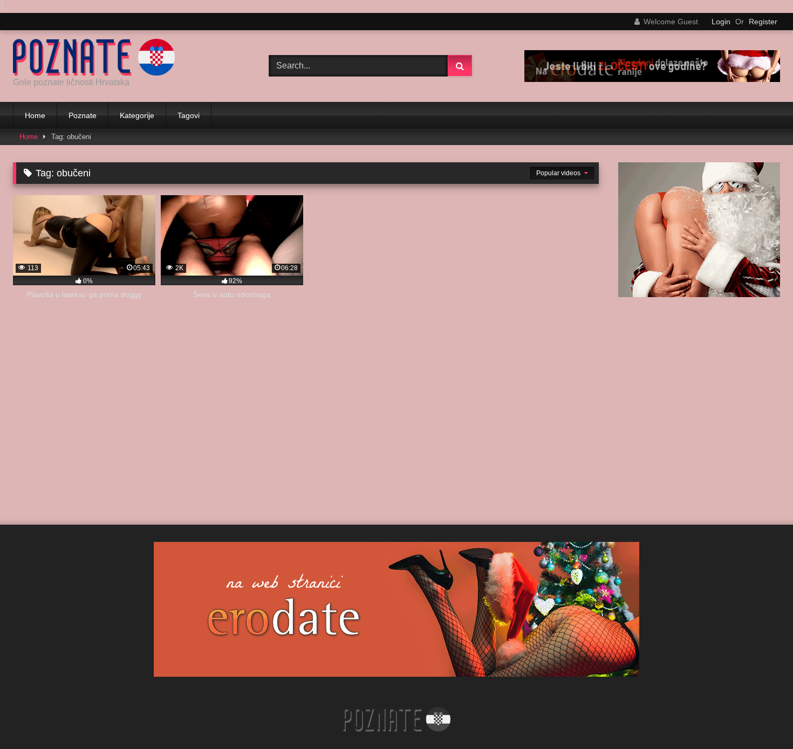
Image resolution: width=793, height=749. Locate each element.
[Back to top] (759, 719)
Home (35, 115)
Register (763, 21)
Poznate (83, 115)
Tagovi (188, 115)
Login (721, 21)
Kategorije (137, 115)
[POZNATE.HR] (94, 57)
